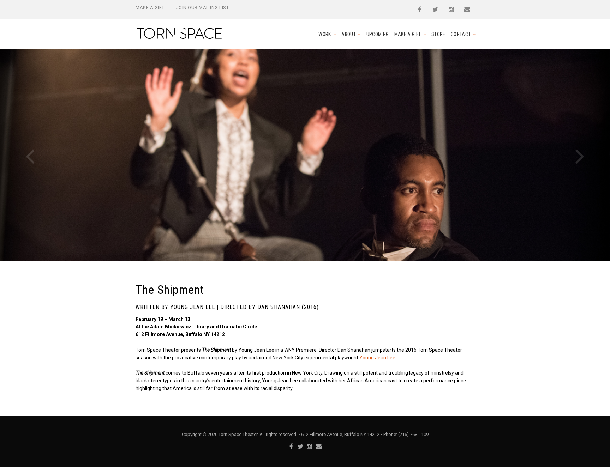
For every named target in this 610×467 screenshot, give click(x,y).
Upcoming (377, 34)
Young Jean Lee (377, 357)
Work (324, 34)
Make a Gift (150, 7)
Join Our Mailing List (202, 7)
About (348, 34)
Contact (461, 34)
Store (438, 34)
